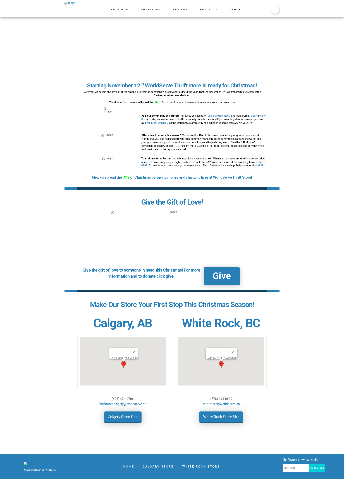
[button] (123, 364)
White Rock (223, 115)
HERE (177, 145)
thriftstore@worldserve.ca (221, 404)
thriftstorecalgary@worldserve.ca (122, 404)
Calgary (211, 115)
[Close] (133, 352)
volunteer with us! (156, 122)
